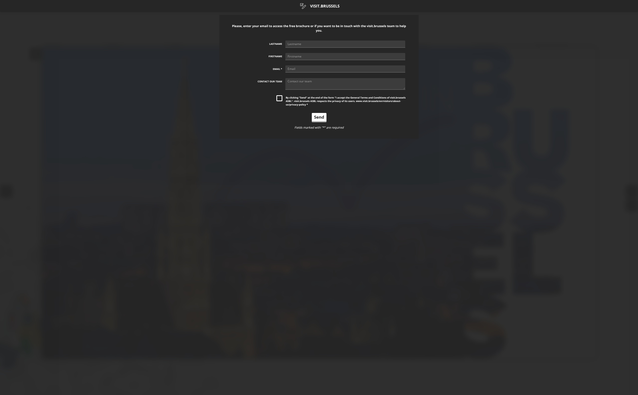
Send (319, 117)
